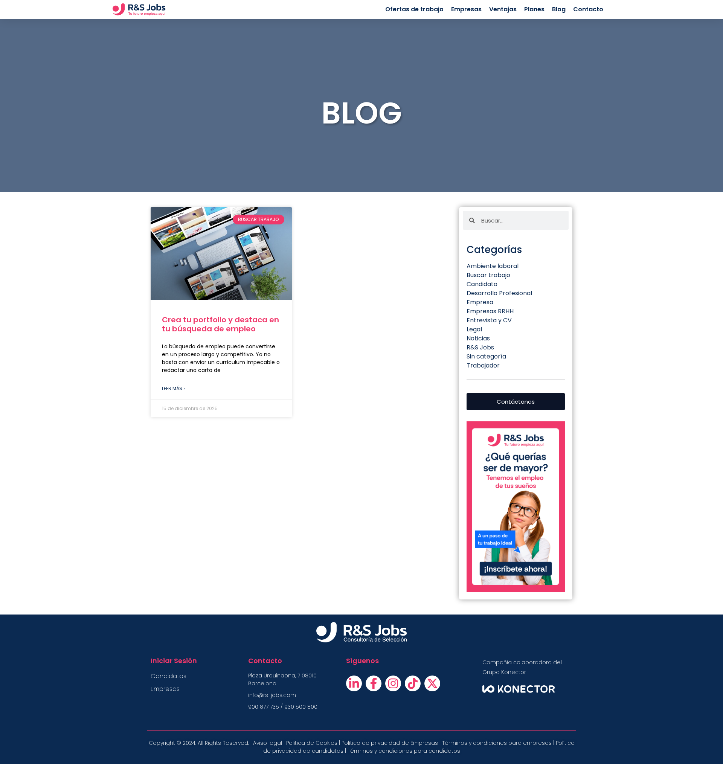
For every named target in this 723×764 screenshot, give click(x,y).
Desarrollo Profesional (499, 293)
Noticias (478, 338)
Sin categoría (486, 356)
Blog (559, 9)
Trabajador (483, 365)
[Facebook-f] (373, 683)
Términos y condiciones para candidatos (404, 751)
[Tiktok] (413, 683)
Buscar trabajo (488, 275)
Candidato (482, 284)
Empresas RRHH (490, 311)
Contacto (588, 9)
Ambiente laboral (493, 266)
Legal (474, 329)
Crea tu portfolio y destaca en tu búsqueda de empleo (220, 324)
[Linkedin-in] (354, 683)
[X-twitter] (432, 683)
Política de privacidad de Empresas (390, 743)
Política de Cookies (311, 743)
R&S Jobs (480, 347)
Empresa (480, 302)
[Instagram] (393, 683)
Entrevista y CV (489, 320)
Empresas (466, 9)
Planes (534, 9)
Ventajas (503, 9)
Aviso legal (267, 743)
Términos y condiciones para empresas (497, 743)
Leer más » (174, 388)
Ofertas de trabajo (414, 9)
